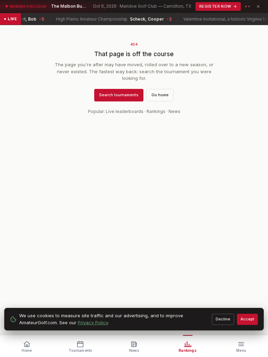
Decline (223, 319)
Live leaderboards (124, 111)
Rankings (156, 111)
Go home (160, 94)
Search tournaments (119, 94)
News (174, 111)
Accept (247, 319)
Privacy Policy (93, 322)
